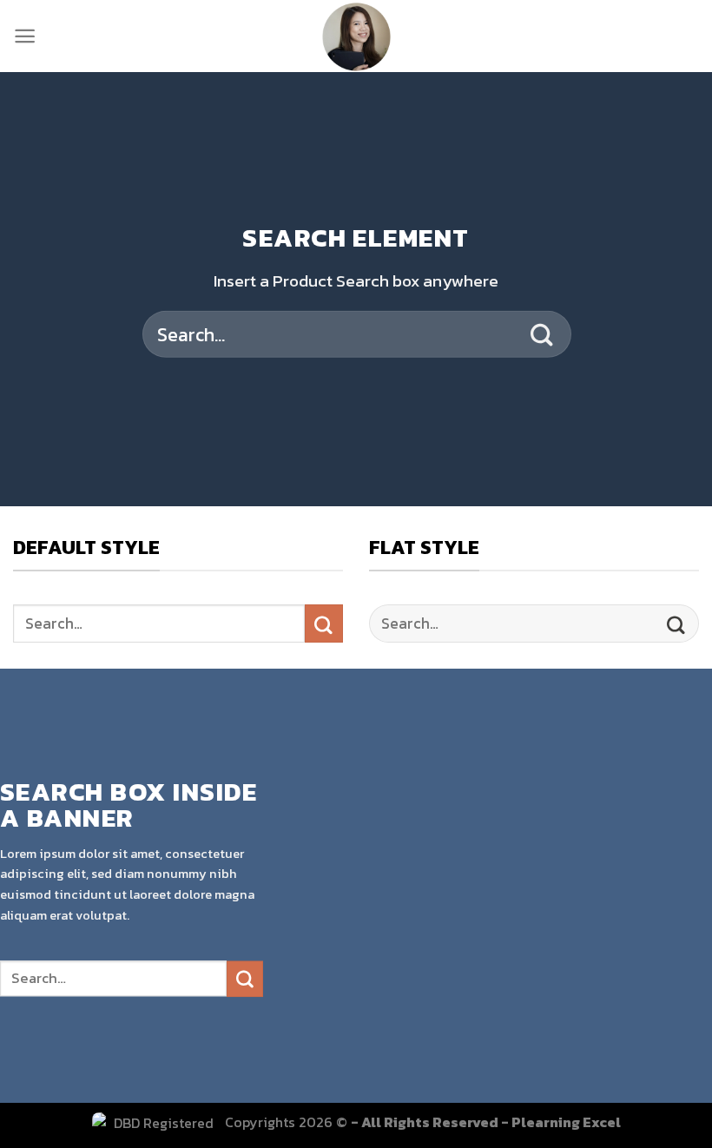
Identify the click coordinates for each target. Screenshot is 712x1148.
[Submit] (542, 334)
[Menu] (24, 36)
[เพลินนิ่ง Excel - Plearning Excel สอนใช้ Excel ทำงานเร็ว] (356, 36)
